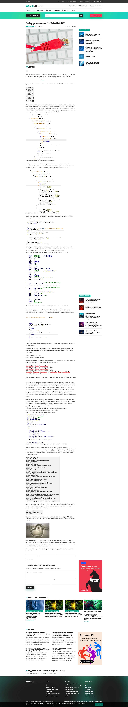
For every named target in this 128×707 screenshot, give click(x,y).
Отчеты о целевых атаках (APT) (34, 611)
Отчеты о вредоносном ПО (52, 611)
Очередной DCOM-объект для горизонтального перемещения (93, 300)
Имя (27, 579)
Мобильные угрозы (50, 687)
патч (43, 79)
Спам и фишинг (49, 695)
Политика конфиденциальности (72, 701)
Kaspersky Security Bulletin (72, 684)
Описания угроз (89, 693)
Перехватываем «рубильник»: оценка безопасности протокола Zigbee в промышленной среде (92, 316)
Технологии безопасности (71, 691)
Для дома (62, 1)
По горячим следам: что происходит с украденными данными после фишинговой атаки (93, 308)
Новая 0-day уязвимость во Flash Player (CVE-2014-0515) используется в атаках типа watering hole (93, 49)
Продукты (48, 10)
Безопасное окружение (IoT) (53, 693)
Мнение (67, 697)
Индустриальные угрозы (52, 689)
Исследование (30, 26)
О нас (72, 10)
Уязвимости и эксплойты (52, 697)
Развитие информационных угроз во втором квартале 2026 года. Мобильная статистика (54, 615)
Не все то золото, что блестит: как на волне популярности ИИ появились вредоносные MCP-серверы (93, 324)
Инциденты (68, 695)
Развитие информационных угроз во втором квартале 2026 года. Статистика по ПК (73, 615)
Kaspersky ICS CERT (90, 697)
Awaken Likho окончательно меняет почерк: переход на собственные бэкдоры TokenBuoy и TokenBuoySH (38, 649)
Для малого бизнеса (72, 1)
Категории (67, 681)
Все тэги (87, 685)
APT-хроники (88, 687)
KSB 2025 (87, 695)
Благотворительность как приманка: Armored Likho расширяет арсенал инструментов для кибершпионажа (33, 616)
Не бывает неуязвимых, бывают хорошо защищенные (92, 42)
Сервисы (56, 10)
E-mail (53, 579)
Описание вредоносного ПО (72, 693)
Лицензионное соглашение (95, 701)
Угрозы (47, 681)
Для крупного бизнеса (96, 1)
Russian (99, 5)
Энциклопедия (89, 691)
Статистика (88, 689)
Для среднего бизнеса (84, 1)
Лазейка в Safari (90, 56)
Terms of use (84, 701)
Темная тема (93, 5)
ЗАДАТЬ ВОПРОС (83, 5)
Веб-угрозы (49, 691)
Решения (28, 10)
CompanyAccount (73, 5)
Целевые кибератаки (51, 684)
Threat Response (89, 684)
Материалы (64, 10)
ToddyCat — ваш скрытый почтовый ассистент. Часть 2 (62, 648)
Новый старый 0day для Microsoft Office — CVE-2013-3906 (92, 64)
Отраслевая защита (38, 10)
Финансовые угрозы (51, 685)
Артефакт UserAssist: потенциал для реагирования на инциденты (93, 332)
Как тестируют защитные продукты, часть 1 (92, 34)
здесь (54, 704)
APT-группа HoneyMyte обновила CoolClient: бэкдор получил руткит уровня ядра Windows (38, 634)
